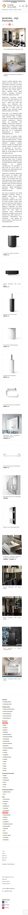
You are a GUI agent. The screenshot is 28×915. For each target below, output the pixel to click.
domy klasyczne (7, 713)
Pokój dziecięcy (7, 734)
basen (5, 770)
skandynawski (7, 815)
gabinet (5, 750)
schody (5, 752)
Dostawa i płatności (6, 881)
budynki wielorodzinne (9, 709)
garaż (5, 766)
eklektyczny (6, 806)
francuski (6, 812)
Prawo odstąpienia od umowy (8, 877)
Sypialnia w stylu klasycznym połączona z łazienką (13, 75)
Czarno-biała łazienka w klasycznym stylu (13, 49)
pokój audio (6, 741)
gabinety (6, 778)
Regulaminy (4, 855)
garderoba (6, 745)
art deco (5, 819)
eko (4, 830)
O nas (3, 851)
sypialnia (6, 732)
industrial (6, 808)
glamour (6, 817)
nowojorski (6, 810)
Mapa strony (4, 857)
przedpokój (6, 739)
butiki (5, 784)
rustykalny (6, 821)
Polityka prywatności (6, 883)
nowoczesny (7, 799)
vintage (5, 803)
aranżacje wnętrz (8, 704)
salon (5, 725)
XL (12, 24)
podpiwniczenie (7, 757)
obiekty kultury (7, 792)
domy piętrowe (7, 718)
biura (5, 782)
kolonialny (6, 839)
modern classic (7, 835)
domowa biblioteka (8, 748)
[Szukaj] (19, 6)
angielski (6, 828)
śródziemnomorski (8, 824)
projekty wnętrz (7, 702)
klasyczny (6, 801)
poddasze (6, 754)
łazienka (6, 723)
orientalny (6, 837)
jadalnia (5, 730)
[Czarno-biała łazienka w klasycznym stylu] (14, 37)
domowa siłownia (8, 743)
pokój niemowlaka (8, 736)
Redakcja (4, 860)
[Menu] (22, 6)
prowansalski (7, 826)
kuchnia (5, 727)
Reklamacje (4, 879)
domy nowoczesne (8, 711)
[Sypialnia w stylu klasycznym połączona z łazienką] (14, 62)
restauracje (6, 780)
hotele (5, 775)
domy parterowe (7, 716)
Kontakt (3, 853)
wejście (5, 759)
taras (5, 763)
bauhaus (6, 833)
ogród (5, 761)
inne (5, 787)
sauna (5, 768)
